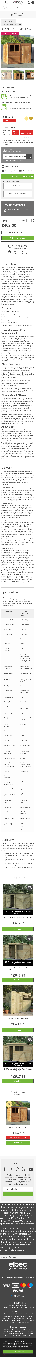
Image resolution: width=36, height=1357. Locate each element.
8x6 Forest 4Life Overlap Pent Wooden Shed (18, 1070)
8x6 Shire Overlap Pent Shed (18, 1127)
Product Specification (12, 171)
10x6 (22, 826)
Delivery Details (28, 171)
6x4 (21, 823)
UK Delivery (15, 150)
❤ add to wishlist (18, 232)
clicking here (24, 1346)
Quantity (22, 221)
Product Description (12, 166)
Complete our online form (20, 252)
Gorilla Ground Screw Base (18, 193)
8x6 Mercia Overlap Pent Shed (18, 1018)
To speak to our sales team (20, 247)
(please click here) (26, 668)
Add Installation (18, 186)
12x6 (22, 830)
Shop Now (18, 929)
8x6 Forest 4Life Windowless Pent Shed (18, 917)
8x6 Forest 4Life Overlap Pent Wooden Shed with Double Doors (18, 969)
